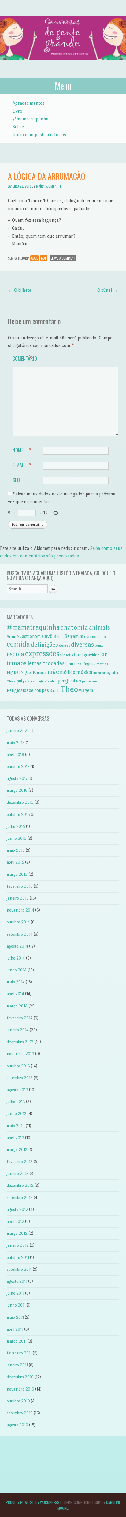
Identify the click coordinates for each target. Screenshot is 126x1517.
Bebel (59, 636)
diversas (82, 644)
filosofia (66, 655)
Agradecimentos (29, 103)
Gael (34, 258)
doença (99, 645)
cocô (101, 636)
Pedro (52, 681)
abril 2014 (15, 994)
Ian (104, 654)
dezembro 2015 (20, 802)
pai (19, 680)
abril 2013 (15, 1137)
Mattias (102, 664)
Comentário (25, 358)
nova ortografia (105, 673)
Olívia (11, 681)
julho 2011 (15, 1293)
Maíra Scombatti (48, 186)
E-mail (22, 465)
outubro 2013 (18, 1066)
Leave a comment (63, 258)
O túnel (107, 290)
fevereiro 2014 (20, 1018)
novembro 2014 (20, 910)
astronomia (33, 636)
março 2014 (17, 1006)
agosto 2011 (17, 1281)
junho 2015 (17, 838)
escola (15, 654)
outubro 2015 (18, 814)
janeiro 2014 (18, 1030)
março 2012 (17, 1233)
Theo (69, 689)
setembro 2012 (20, 1197)
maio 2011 (15, 1317)
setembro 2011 (19, 1269)
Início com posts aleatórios (39, 134)
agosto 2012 (17, 1209)
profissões (90, 681)
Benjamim (74, 636)
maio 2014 (16, 982)
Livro (17, 111)
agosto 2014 (17, 946)
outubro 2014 (18, 922)
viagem (86, 690)
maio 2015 (16, 850)
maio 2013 (16, 1126)
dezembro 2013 (20, 1042)
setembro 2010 (20, 1413)
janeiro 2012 (18, 1245)
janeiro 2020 (18, 730)
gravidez (91, 654)
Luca (77, 664)
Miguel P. (28, 672)
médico (67, 672)
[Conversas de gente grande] (63, 65)
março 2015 (17, 874)
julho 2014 (16, 958)
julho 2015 (16, 826)
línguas (89, 663)
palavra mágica (34, 681)
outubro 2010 (18, 1401)
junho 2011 (16, 1305)
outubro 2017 (18, 766)
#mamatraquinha (30, 118)
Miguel (13, 672)
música (84, 672)
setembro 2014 (20, 934)
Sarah (55, 690)
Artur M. (14, 636)
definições (44, 644)
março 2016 (17, 790)
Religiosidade (20, 690)
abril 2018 (15, 754)
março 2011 (17, 1341)
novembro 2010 (20, 1389)
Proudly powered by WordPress (32, 1502)
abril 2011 (15, 1329)
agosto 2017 (17, 778)
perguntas (69, 681)
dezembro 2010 (20, 1377)
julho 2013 (16, 1101)
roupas (41, 690)
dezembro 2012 (20, 1185)
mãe (43, 258)
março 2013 (17, 1149)
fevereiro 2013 (20, 1161)
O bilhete (19, 290)
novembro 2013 (20, 1053)
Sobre (18, 126)
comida (18, 644)
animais (99, 627)
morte (42, 673)
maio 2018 (16, 742)
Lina (69, 663)
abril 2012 (15, 1221)
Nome (22, 450)
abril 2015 (15, 862)
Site (16, 480)
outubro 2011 (18, 1257)
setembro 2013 (20, 1078)
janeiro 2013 (18, 1173)
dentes (64, 645)
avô (49, 636)
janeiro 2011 (17, 1365)
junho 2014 (17, 970)
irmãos (17, 663)
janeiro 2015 (18, 898)
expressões (42, 653)
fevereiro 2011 (19, 1353)
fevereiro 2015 (20, 886)
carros (90, 636)
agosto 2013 (17, 1089)
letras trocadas (46, 663)
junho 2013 (17, 1113)
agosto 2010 (17, 1425)
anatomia (74, 627)
